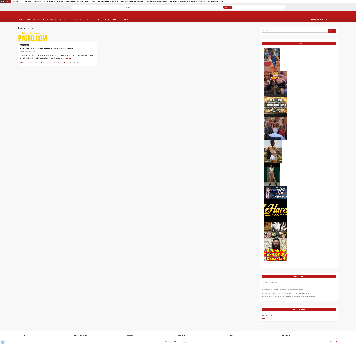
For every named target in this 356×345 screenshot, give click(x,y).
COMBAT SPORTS (31, 19)
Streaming (82, 19)
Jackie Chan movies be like (214, 2)
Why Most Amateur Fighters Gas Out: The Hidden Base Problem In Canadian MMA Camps (174, 2)
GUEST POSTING (124, 19)
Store (231, 335)
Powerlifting (42, 62)
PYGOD (22, 51)
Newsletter (129, 335)
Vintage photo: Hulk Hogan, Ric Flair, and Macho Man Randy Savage (67, 2)
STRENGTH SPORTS (47, 19)
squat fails (56, 62)
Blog (23, 335)
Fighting (71, 19)
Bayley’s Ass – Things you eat (33, 2)
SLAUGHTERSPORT (103, 19)
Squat (49, 62)
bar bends (29, 62)
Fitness (61, 19)
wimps (69, 62)
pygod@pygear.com (269, 318)
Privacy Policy (334, 342)
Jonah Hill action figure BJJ (270, 282)
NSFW (92, 19)
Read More (67, 58)
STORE (114, 19)
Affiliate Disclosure (80, 335)
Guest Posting (286, 335)
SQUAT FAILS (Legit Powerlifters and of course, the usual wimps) (46, 48)
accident (22, 62)
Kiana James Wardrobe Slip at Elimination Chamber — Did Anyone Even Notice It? (117, 2)
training (63, 62)
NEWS (21, 19)
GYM (35, 62)
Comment (76, 62)
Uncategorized (24, 45)
